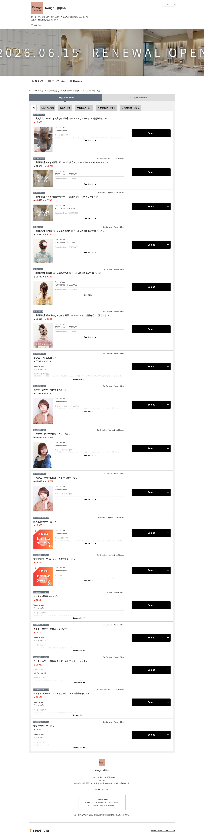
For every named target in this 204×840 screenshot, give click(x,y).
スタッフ (39, 81)
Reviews (77, 81)
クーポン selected (65, 97)
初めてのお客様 (47, 108)
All (34, 108)
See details (88, 140)
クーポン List (58, 81)
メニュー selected (138, 97)
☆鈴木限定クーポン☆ (131, 108)
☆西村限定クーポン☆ (107, 108)
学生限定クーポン (84, 108)
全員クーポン (65, 108)
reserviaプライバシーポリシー (163, 831)
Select (151, 133)
